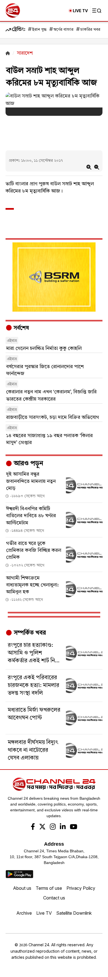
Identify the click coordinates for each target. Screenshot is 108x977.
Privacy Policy (80, 888)
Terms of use (49, 888)
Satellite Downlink (74, 913)
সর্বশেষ (20, 328)
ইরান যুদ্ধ (39, 30)
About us (22, 888)
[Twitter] (42, 827)
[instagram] (53, 827)
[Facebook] (33, 827)
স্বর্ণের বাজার (63, 30)
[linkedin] (63, 827)
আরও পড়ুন (27, 463)
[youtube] (73, 827)
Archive (24, 913)
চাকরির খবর (90, 30)
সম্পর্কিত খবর (29, 633)
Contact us (54, 898)
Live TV (44, 913)
